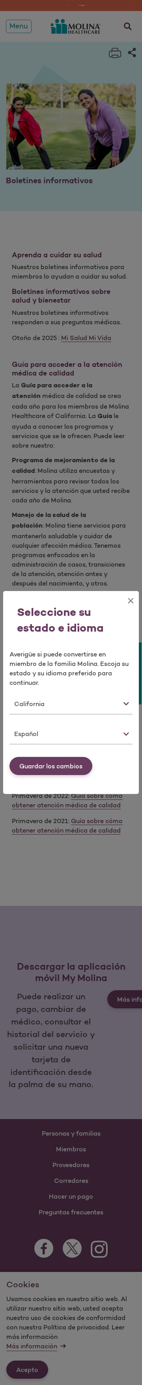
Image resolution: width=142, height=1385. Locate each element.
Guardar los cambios (50, 766)
